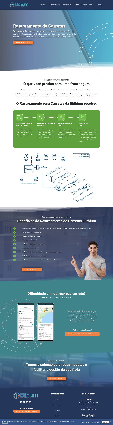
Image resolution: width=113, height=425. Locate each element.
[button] (43, 4)
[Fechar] (111, 422)
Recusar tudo (95, 422)
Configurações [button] (85, 422)
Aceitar (105, 422)
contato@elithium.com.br (88, 409)
